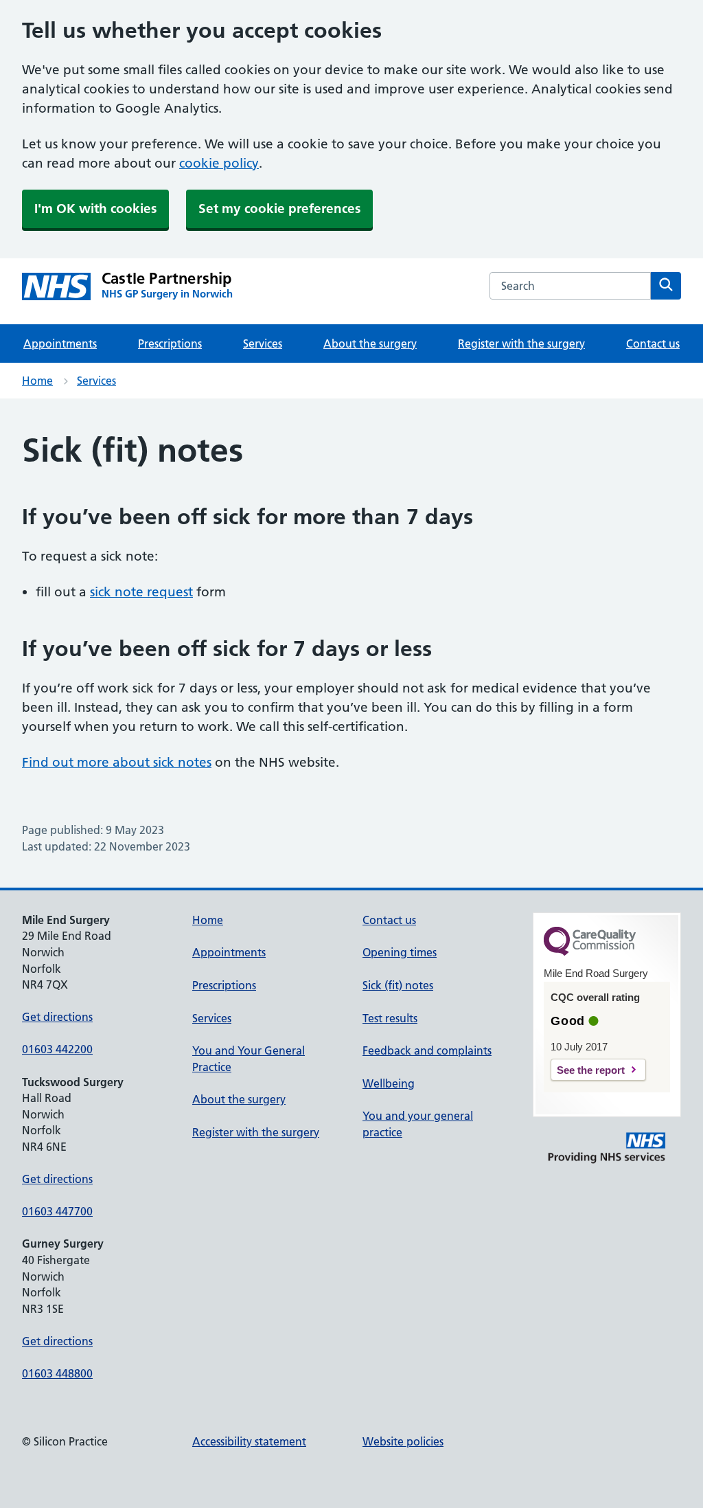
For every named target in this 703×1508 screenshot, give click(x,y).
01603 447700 (57, 1211)
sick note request (141, 592)
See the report (591, 1070)
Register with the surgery (521, 343)
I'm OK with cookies (95, 208)
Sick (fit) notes (397, 985)
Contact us (653, 343)
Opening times (399, 952)
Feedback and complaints (427, 1050)
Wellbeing (388, 1083)
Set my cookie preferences (279, 208)
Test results (389, 1018)
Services (262, 343)
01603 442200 (57, 1049)
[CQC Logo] (590, 952)
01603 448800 (57, 1373)
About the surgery (370, 343)
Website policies (402, 1441)
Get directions (57, 1017)
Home (37, 380)
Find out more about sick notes (116, 762)
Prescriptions (170, 343)
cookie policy (219, 163)
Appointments (60, 343)
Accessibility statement (249, 1441)
